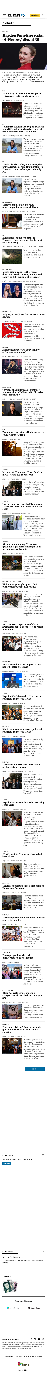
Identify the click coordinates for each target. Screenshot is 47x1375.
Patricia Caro (7, 211)
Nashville (8, 23)
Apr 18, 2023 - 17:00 (20, 591)
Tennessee (5, 501)
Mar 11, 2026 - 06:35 (29, 176)
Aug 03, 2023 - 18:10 (25, 513)
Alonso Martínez (8, 136)
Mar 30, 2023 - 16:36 (19, 1036)
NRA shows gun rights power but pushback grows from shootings (19, 586)
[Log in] (43, 15)
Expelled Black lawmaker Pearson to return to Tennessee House (21, 698)
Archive (5, 1277)
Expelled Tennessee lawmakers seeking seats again (23, 804)
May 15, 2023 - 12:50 (18, 553)
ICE (3, 124)
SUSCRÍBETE (35, 15)
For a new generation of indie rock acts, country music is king (23, 433)
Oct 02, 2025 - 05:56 (28, 281)
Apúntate (6, 1163)
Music (4, 91)
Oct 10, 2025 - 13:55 (35, 247)
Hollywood (6, 32)
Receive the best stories (12, 1257)
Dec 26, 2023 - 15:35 (12, 439)
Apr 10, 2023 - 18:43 (18, 736)
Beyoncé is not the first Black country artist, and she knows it (21, 351)
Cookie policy (37, 1356)
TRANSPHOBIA (6, 952)
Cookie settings (28, 1356)
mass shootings (7, 990)
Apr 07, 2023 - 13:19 (18, 861)
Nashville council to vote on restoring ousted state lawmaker (21, 766)
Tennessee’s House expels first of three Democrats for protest (23, 887)
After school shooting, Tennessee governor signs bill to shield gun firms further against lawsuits (21, 546)
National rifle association (11, 582)
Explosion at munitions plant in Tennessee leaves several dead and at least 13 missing (22, 240)
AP (3, 439)
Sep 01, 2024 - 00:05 (26, 321)
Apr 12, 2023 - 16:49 (18, 703)
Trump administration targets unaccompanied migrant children (20, 206)
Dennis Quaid (6, 387)
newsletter (7, 1155)
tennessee (5, 470)
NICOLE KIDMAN (7, 269)
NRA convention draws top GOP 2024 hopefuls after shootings (21, 666)
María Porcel (7, 73)
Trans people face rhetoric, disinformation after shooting (18, 956)
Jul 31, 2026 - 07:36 (18, 100)
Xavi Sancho (6, 100)
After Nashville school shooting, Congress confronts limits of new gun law (22, 995)
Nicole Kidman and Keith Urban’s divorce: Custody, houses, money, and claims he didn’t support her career (22, 274)
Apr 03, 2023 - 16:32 (18, 924)
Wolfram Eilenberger (9, 321)
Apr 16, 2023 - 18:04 (18, 633)
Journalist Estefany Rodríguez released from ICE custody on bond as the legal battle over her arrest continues (23, 129)
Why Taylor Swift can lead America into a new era (23, 316)
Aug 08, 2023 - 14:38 (18, 479)
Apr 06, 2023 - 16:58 (18, 892)
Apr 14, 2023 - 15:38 (20, 671)
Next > (34, 1069)
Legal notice (9, 1356)
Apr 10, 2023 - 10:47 (25, 771)
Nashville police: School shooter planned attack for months (23, 919)
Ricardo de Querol (8, 356)
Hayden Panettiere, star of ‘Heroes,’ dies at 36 (23, 37)
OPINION (5, 347)
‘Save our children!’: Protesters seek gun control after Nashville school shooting (21, 1029)
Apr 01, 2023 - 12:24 (20, 1002)
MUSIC (4, 429)
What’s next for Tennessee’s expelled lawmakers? (22, 855)
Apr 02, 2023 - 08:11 (12, 962)
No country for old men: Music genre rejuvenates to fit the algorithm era (21, 95)
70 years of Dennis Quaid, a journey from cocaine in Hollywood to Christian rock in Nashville (22, 392)
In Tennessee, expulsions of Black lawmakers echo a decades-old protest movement (22, 627)
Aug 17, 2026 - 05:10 (32, 73)
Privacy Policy (18, 1356)
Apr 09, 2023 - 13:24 (18, 809)
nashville (5, 727)
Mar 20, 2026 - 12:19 (22, 136)
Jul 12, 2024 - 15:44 (23, 356)
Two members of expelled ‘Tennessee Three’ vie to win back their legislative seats (22, 506)
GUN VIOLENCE (7, 662)
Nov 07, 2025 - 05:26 (28, 211)
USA (3, 235)
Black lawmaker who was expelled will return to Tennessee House (22, 731)
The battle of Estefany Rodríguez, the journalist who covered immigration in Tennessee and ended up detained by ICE (22, 168)
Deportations (7, 202)
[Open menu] (4, 15)
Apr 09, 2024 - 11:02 (28, 399)
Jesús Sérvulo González (10, 247)
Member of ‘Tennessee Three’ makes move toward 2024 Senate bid (22, 473)
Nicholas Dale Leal (8, 176)
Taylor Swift (6, 312)
